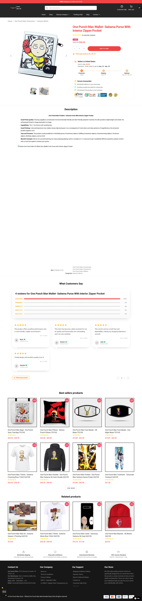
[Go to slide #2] (44, 91)
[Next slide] (66, 56)
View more (71, 488)
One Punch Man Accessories (82, 267)
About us (43, 571)
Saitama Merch (42, 21)
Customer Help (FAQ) (79, 583)
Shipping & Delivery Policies (81, 571)
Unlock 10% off (4, 592)
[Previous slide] (11, 56)
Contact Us (76, 580)
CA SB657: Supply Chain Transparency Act (54, 583)
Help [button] (138, 598)
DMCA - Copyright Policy (48, 580)
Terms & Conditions (47, 574)
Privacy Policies (46, 577)
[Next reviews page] (128, 378)
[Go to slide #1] (33, 91)
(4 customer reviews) (88, 35)
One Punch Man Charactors (25, 21)
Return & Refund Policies (81, 577)
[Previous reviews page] (118, 378)
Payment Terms (78, 574)
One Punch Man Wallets (80, 271)
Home (10, 21)
